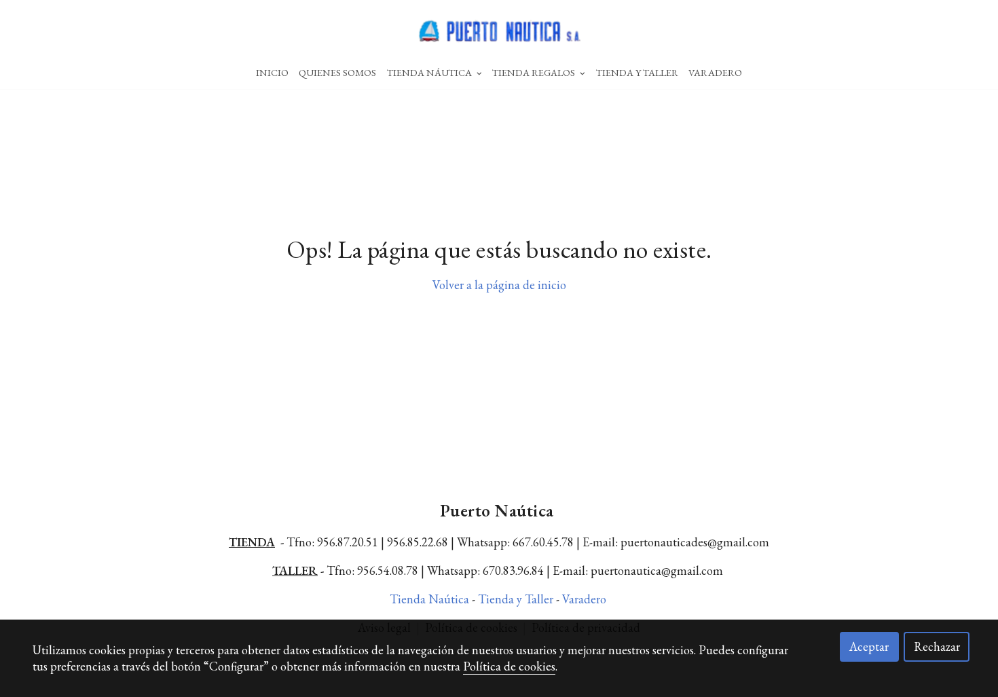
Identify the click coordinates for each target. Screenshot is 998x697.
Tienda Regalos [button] (534, 72)
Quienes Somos (337, 72)
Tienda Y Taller (637, 72)
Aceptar (869, 646)
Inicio (272, 72)
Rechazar (937, 646)
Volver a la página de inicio (499, 285)
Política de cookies (509, 666)
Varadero (715, 72)
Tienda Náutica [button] (430, 72)
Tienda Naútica (431, 599)
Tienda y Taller (517, 599)
